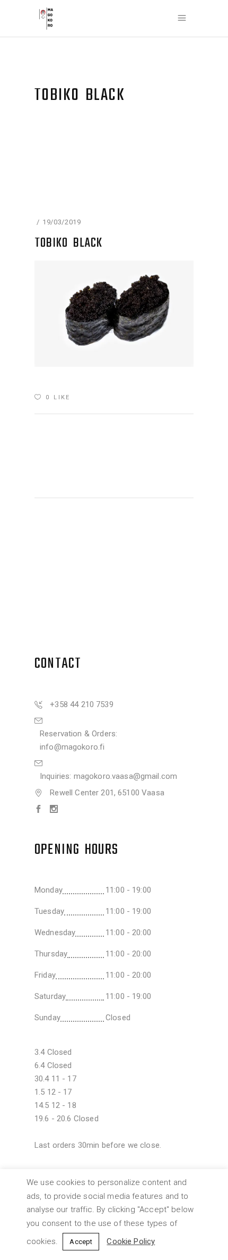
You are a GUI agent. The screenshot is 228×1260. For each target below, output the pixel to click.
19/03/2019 (61, 222)
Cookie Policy (131, 1241)
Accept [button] (80, 1242)
